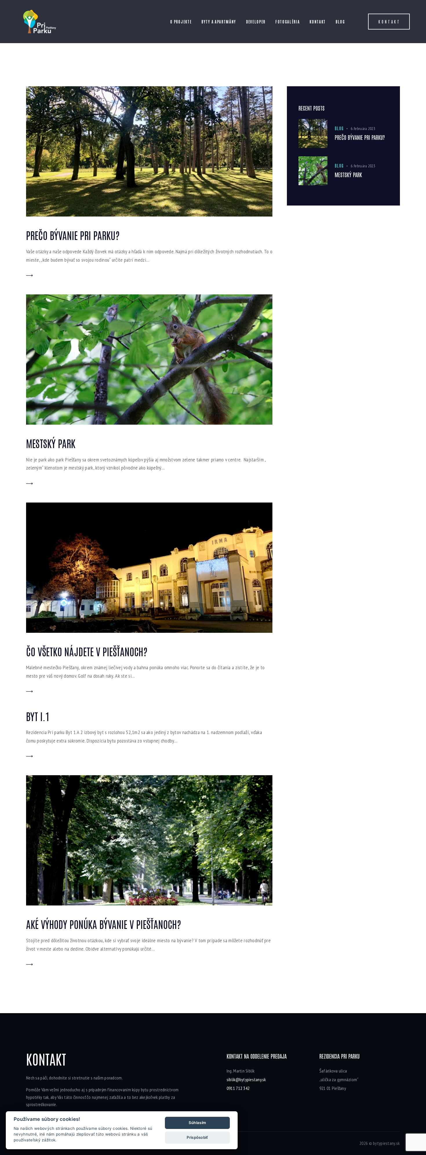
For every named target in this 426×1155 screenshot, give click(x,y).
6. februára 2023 (363, 128)
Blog (339, 128)
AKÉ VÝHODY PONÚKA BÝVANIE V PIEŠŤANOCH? (103, 923)
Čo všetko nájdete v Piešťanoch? (87, 651)
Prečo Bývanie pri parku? (73, 234)
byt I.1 (38, 716)
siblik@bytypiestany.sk (246, 1079)
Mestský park (50, 443)
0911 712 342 (238, 1088)
